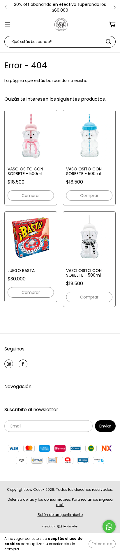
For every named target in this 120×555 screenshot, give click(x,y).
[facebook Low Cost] (23, 363)
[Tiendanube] (60, 527)
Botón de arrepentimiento (60, 514)
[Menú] (7, 24)
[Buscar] (108, 41)
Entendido (102, 543)
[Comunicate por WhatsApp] (109, 526)
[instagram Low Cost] (8, 363)
